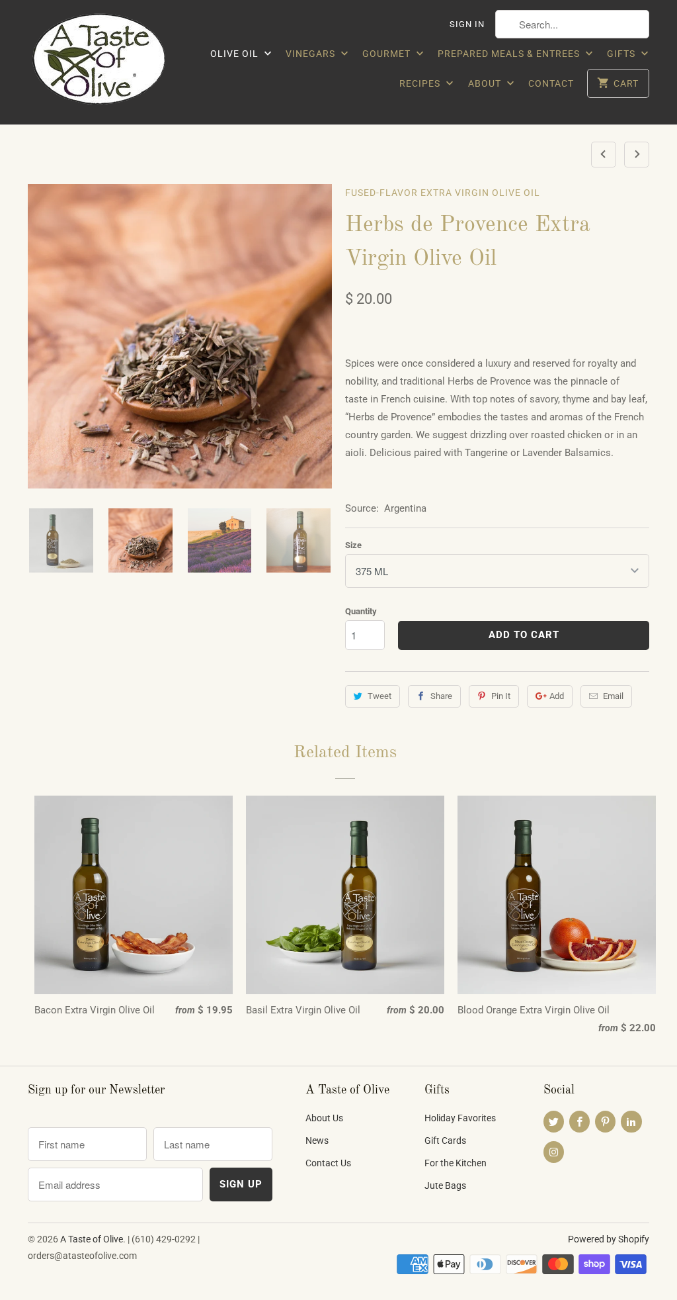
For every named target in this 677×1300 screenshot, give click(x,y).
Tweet (379, 696)
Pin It (500, 696)
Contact (551, 83)
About (486, 83)
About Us (324, 1118)
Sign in (467, 24)
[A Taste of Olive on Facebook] (579, 1122)
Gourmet (387, 53)
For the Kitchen (455, 1163)
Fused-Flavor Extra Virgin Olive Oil (442, 192)
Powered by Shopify (608, 1239)
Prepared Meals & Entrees (510, 53)
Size (353, 545)
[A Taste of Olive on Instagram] (553, 1152)
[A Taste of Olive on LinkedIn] (631, 1122)
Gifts (622, 53)
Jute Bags (445, 1185)
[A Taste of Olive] (100, 62)
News (317, 1140)
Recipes (421, 83)
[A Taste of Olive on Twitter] (553, 1122)
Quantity (361, 611)
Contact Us (328, 1163)
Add (556, 696)
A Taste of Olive (91, 1239)
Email (613, 696)
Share (441, 696)
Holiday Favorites (460, 1118)
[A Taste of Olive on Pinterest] (605, 1122)
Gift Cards (445, 1140)
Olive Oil (235, 53)
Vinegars (312, 53)
